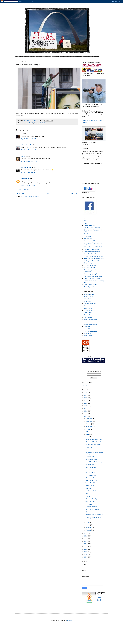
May (87, 437)
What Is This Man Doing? (93, 444)
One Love (88, 488)
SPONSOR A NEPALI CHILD (101, 599)
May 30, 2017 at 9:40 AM (28, 172)
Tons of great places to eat (92, 278)
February (89, 527)
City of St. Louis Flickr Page (92, 227)
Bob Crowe (26, 120)
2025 (86, 395)
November (89, 421)
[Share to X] (49, 121)
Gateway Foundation (90, 241)
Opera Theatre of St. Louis (92, 254)
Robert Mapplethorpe (90, 331)
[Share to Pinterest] (52, 121)
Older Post (74, 193)
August (88, 429)
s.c (21, 133)
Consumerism (90, 450)
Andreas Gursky (89, 294)
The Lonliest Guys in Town (94, 439)
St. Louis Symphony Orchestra (93, 274)
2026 (86, 392)
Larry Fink (87, 326)
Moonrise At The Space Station (95, 442)
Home (47, 193)
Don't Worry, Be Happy (92, 491)
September (89, 426)
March (88, 525)
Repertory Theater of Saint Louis (94, 258)
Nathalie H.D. (25, 178)
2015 (86, 536)
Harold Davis (88, 317)
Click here (85, 120)
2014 (86, 538)
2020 (86, 408)
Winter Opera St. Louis (91, 287)
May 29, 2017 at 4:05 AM (28, 139)
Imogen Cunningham (90, 324)
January (88, 530)
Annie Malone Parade (27, 123)
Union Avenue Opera (90, 284)
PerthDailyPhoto (26, 167)
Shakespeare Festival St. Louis (93, 261)
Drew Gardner (88, 308)
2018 (86, 413)
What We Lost (90, 464)
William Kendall (26, 145)
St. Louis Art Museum (90, 265)
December (89, 418)
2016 (86, 533)
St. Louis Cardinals (89, 267)
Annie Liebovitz (88, 296)
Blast (87, 493)
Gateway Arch (88, 238)
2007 (86, 557)
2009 (86, 552)
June (87, 434)
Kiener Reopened (91, 467)
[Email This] (45, 121)
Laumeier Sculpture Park (91, 249)
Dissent (88, 496)
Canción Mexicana (91, 470)
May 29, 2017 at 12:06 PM (29, 161)
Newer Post (20, 193)
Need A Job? (89, 447)
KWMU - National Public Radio (93, 247)
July (87, 432)
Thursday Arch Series (92, 509)
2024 (86, 398)
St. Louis (42, 123)
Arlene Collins (88, 299)
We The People (90, 472)
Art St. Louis (87, 221)
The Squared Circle (91, 480)
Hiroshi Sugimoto (89, 322)
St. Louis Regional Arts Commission (91, 270)
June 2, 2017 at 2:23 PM (28, 185)
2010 (86, 549)
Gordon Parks (88, 315)
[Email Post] (40, 120)
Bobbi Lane (87, 301)
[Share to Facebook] (51, 121)
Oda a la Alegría (90, 501)
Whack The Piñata (91, 483)
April (87, 522)
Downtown (87, 234)
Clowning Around (91, 475)
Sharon (23, 156)
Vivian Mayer (88, 335)
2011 (86, 546)
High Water (89, 504)
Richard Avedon (88, 329)
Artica (85, 223)
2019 (86, 411)
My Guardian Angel (91, 459)
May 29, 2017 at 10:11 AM (29, 150)
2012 (86, 544)
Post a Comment (24, 189)
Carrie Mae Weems (90, 303)
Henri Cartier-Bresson (90, 319)
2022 (86, 403)
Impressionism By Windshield (94, 514)
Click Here (85, 385)
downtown (36, 123)
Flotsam (88, 512)
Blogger (69, 620)
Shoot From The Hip (92, 478)
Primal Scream (90, 485)
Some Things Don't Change (94, 462)
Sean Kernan (88, 333)
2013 (86, 541)
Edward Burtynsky (89, 310)
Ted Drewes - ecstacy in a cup (93, 276)
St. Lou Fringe (88, 263)
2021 (86, 405)
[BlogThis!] (47, 121)
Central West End (89, 225)
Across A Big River (91, 506)
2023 (86, 400)
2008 (86, 554)
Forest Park (87, 236)
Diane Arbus (87, 306)
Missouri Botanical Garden (92, 251)
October (88, 424)
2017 (86, 416)
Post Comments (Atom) (32, 196)
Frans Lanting (88, 312)
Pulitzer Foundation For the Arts (93, 256)
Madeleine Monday (91, 499)
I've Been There (90, 456)
